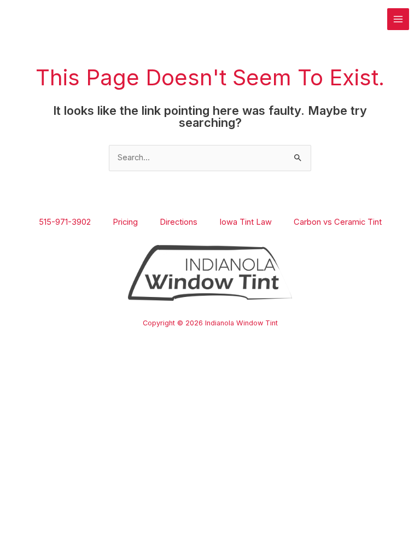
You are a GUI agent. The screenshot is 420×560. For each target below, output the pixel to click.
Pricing (125, 222)
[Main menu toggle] (398, 19)
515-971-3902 (65, 222)
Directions (178, 222)
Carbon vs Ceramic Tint (338, 222)
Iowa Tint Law (245, 222)
